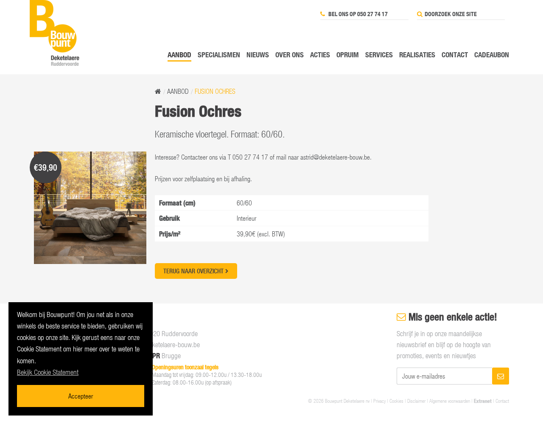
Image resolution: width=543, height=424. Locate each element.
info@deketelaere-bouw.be (165, 344)
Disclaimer (416, 400)
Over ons (289, 54)
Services (379, 54)
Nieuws (257, 54)
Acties (320, 54)
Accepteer (80, 396)
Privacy (379, 400)
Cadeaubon (491, 54)
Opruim (347, 54)
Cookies (396, 400)
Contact (455, 54)
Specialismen (219, 54)
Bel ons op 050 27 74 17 (357, 14)
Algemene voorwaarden (449, 400)
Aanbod (179, 54)
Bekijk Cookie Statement (47, 372)
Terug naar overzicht (194, 271)
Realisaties (417, 54)
